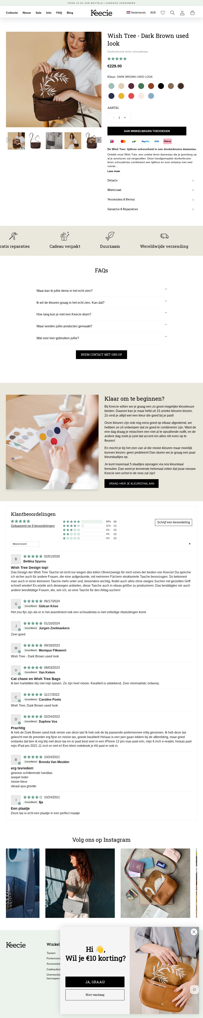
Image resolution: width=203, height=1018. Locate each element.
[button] (172, 12)
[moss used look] (171, 86)
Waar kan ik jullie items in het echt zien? (64, 290)
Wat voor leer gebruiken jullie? (57, 338)
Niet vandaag (95, 995)
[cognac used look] (151, 86)
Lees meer (113, 171)
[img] (33, 556)
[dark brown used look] (181, 86)
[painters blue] (151, 96)
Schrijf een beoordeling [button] (173, 522)
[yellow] (121, 96)
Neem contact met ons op (101, 354)
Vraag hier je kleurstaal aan (131, 483)
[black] (161, 86)
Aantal (113, 108)
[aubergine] (131, 86)
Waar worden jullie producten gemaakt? (64, 326)
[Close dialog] (194, 931)
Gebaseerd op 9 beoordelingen (33, 526)
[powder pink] (141, 96)
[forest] (141, 86)
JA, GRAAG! (95, 982)
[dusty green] (111, 86)
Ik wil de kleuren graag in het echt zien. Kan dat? (70, 302)
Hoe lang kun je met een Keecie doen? (63, 314)
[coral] (131, 96)
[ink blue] (111, 96)
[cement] (121, 86)
